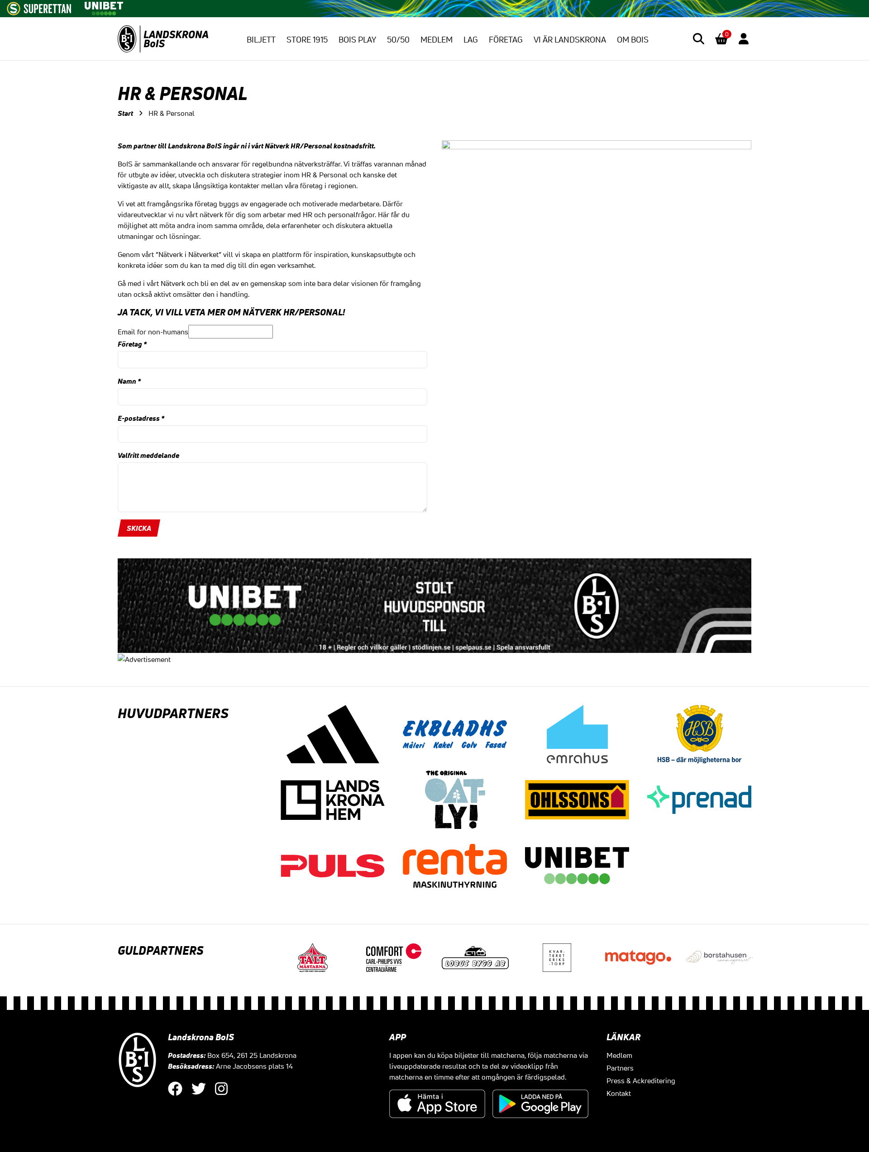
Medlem (436, 39)
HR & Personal (171, 113)
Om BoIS (633, 39)
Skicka (139, 528)
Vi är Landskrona (570, 39)
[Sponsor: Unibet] (104, 6)
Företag (506, 39)
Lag (470, 39)
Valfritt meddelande (148, 455)
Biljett (261, 39)
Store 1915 (307, 39)
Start (125, 113)
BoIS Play (357, 39)
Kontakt (618, 1093)
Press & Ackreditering (640, 1080)
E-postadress (141, 418)
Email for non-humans (153, 331)
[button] (699, 38)
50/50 (398, 39)
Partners (620, 1067)
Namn (129, 381)
